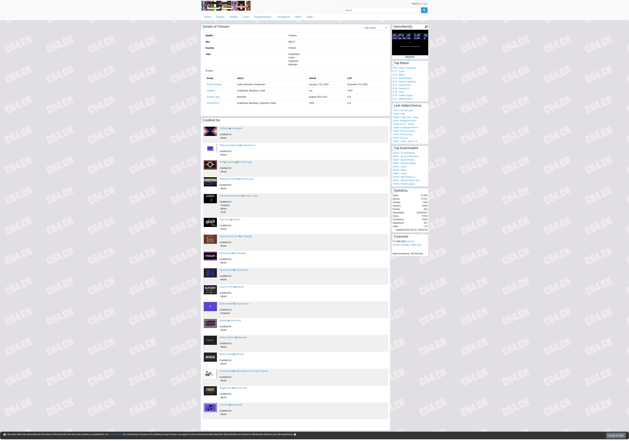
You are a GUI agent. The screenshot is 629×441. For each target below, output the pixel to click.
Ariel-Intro (224, 219)
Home (207, 16)
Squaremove (225, 270)
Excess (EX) (242, 270)
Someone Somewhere (230, 195)
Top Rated (401, 63)
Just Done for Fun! (228, 236)
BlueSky (405, 244)
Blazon (236, 219)
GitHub (396, 244)
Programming (262, 16)
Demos (220, 16)
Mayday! (242, 337)
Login (424, 3)
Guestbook (283, 16)
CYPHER (223, 128)
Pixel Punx (235, 320)
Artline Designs (214, 84)
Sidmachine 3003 (228, 179)
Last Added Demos (407, 105)
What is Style (225, 354)
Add (297, 16)
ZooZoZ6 (224, 404)
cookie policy (115, 434)
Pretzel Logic (213, 96)
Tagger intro (225, 388)
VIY (221, 162)
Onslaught (237, 128)
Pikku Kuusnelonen (229, 145)
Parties (234, 16)
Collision (211, 90)
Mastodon (416, 244)
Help (309, 16)
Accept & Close (615, 435)
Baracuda (237, 404)
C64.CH (410, 241)
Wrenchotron (249, 145)
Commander (225, 371)
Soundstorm (213, 103)
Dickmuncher (226, 303)
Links (246, 16)
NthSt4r (240, 354)
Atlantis (230, 162)
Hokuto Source (227, 337)
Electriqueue (225, 253)
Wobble (223, 320)
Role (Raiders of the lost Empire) (252, 371)
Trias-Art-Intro (226, 286)
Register (416, 3)
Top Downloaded (406, 148)
